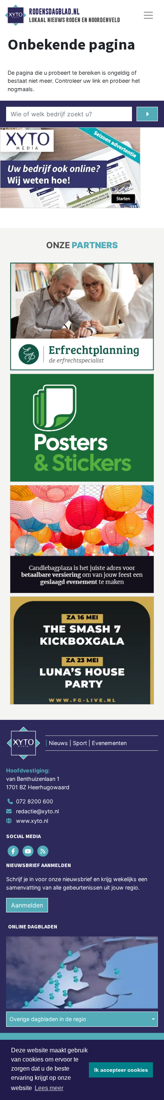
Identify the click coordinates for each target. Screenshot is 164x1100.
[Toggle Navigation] (148, 15)
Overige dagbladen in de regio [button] (48, 907)
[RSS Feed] (43, 740)
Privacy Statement (29, 958)
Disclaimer (20, 944)
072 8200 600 (34, 690)
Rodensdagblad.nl (54, 12)
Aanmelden (27, 794)
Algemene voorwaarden (35, 931)
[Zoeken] (147, 114)
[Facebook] (13, 740)
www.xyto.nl (32, 709)
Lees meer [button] (49, 1088)
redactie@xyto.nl (37, 700)
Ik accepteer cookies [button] (121, 1070)
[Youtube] (28, 740)
